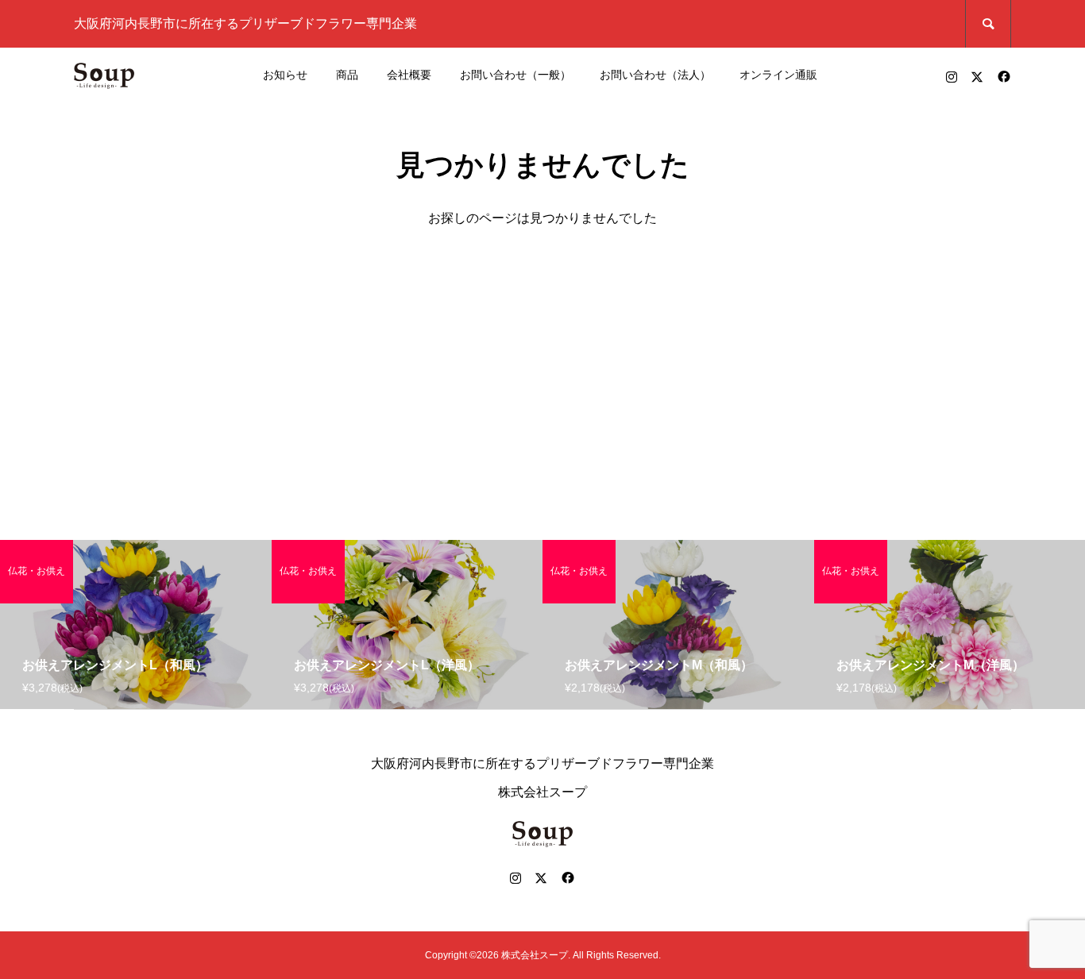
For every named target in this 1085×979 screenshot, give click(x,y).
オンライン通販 (778, 74)
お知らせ (285, 74)
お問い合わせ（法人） (655, 74)
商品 (347, 74)
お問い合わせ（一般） (515, 74)
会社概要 (409, 74)
